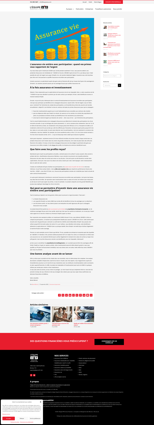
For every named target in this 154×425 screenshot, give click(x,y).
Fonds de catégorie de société (87, 360)
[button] (40, 402)
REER (80, 372)
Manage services (6, 414)
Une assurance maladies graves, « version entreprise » (39, 324)
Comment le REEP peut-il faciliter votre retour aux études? (114, 62)
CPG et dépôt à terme (60, 377)
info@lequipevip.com (45, 2)
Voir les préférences (35, 418)
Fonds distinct (82, 363)
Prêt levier (81, 365)
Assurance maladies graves (61, 365)
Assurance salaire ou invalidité (62, 367)
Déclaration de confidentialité (26, 422)
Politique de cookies (15, 422)
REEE (80, 367)
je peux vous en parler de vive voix (74, 167)
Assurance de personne (55, 284)
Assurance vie (58, 372)
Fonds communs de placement (87, 358)
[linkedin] (34, 375)
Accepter (8, 418)
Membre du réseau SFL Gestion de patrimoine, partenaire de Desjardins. (45, 386)
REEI (80, 370)
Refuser (22, 418)
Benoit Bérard (35, 284)
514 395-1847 (34, 2)
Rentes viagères (83, 374)
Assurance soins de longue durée (63, 370)
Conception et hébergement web (81, 411)
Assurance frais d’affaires (61, 358)
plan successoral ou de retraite (56, 209)
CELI (55, 374)
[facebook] (31, 375)
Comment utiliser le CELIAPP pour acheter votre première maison (114, 35)
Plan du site (96, 411)
